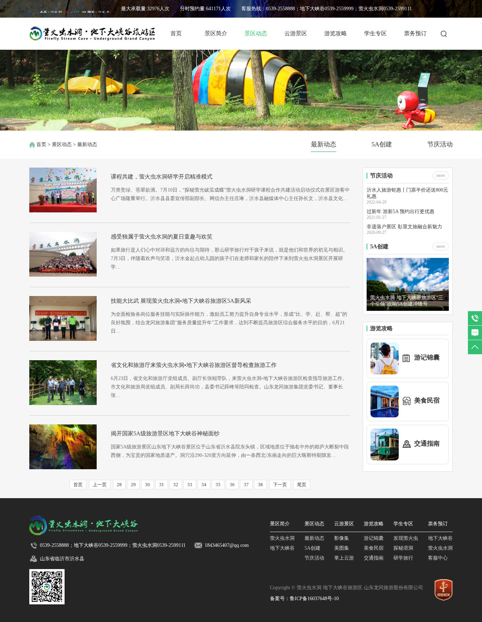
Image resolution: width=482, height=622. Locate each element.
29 (133, 484)
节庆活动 (440, 144)
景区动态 (256, 33)
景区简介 (216, 33)
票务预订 (415, 33)
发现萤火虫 (405, 538)
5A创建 (382, 144)
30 (147, 484)
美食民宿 (374, 548)
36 (232, 484)
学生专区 (375, 33)
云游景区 (295, 33)
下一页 (280, 484)
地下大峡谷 (282, 548)
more (440, 175)
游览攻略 (335, 33)
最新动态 (323, 144)
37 (246, 484)
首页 (176, 33)
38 (260, 484)
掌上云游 (344, 558)
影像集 (341, 538)
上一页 (100, 484)
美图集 (341, 548)
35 (218, 484)
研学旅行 (403, 558)
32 (175, 484)
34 (203, 484)
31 (161, 484)
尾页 (301, 484)
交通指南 (374, 558)
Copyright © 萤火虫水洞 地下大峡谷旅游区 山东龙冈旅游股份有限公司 (346, 587)
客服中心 (438, 558)
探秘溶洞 (403, 548)
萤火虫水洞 (282, 538)
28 (119, 484)
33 (189, 484)
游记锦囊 (374, 538)
